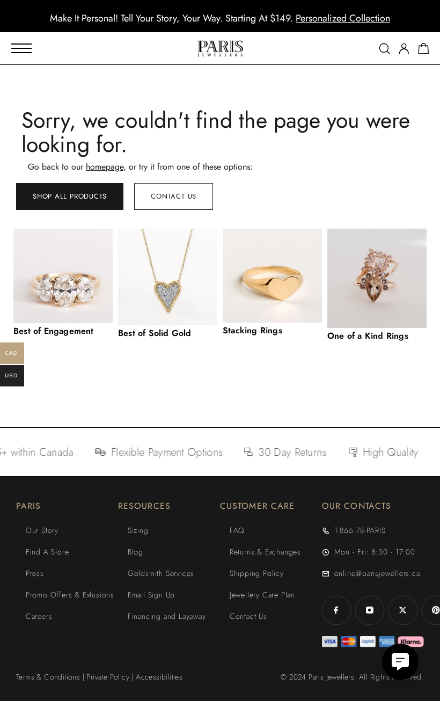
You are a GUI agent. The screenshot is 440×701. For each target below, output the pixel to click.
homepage (104, 166)
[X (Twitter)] (403, 610)
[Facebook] (336, 610)
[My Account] (404, 48)
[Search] (384, 48)
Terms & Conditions (48, 676)
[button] (210, 24)
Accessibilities (159, 676)
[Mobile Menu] (21, 48)
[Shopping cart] (423, 50)
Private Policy (107, 676)
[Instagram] (369, 610)
